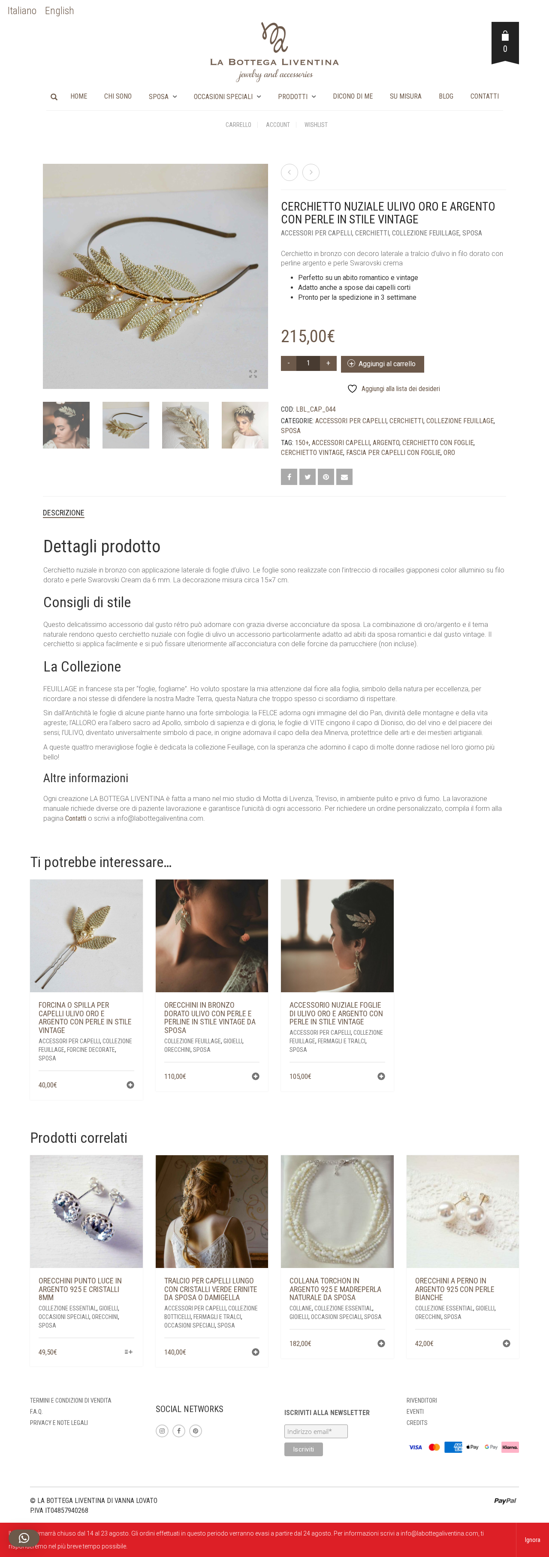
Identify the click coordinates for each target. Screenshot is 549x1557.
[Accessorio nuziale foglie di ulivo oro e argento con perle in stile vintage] (289, 172)
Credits (417, 1422)
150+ (302, 443)
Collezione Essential (68, 1308)
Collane (301, 1308)
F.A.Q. (36, 1411)
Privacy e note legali (59, 1422)
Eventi (415, 1411)
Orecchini (177, 1049)
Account (278, 124)
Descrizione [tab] (63, 512)
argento (386, 443)
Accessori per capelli (316, 233)
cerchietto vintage (312, 453)
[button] (130, 1086)
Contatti (485, 96)
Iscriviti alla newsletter (327, 1413)
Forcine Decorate (91, 1049)
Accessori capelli (341, 443)
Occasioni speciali (223, 97)
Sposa (159, 97)
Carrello (238, 124)
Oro (449, 453)
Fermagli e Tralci (341, 1041)
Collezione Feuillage (425, 233)
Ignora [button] (532, 1539)
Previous (47, 266)
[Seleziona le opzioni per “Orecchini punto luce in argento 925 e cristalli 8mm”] (128, 1353)
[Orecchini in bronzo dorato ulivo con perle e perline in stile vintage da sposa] (311, 172)
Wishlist (316, 124)
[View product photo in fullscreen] (253, 375)
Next (263, 266)
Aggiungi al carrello (387, 364)
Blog (446, 96)
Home (78, 96)
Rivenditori (422, 1400)
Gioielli (232, 1041)
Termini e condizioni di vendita (71, 1400)
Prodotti (293, 97)
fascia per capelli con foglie (393, 453)
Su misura (406, 96)
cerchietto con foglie (438, 443)
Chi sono (118, 96)
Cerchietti (372, 233)
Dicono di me (353, 96)
